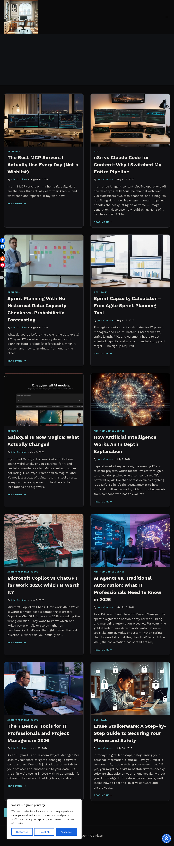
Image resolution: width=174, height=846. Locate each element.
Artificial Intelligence (109, 431)
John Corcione (19, 179)
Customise (22, 832)
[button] (2, 240)
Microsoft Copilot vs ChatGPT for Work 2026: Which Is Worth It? (43, 585)
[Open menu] (167, 17)
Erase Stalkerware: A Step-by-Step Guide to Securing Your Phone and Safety (130, 733)
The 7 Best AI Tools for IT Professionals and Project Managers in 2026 (38, 733)
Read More (16, 203)
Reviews (12, 431)
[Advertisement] (87, 59)
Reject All (44, 832)
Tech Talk (13, 151)
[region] (44, 819)
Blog (97, 151)
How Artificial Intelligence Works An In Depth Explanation (125, 444)
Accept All (66, 832)
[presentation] (43, 120)
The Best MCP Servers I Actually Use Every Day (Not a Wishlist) (42, 165)
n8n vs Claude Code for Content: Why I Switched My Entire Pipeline (127, 165)
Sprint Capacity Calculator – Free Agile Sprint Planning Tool (127, 305)
